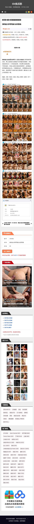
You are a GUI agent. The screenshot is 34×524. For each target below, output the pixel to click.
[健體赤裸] (9, 383)
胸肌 (6, 470)
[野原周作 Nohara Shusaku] (17, 397)
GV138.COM (8, 323)
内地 (8, 19)
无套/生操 (22, 454)
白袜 (14, 461)
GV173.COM (8, 320)
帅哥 (27, 34)
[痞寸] (17, 368)
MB (19, 32)
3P (16, 32)
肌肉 (18, 39)
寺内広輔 (5, 415)
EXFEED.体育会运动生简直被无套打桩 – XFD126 (18, 283)
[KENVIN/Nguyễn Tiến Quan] (17, 347)
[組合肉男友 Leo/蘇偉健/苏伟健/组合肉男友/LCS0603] (17, 354)
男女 (22, 37)
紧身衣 (14, 39)
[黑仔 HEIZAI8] (17, 376)
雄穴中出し (6, 422)
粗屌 (13, 464)
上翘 (26, 436)
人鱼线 (6, 439)
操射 (13, 454)
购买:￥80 (7, 29)
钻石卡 (16, 255)
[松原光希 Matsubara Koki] (24, 354)
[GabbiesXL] (9, 390)
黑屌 (14, 479)
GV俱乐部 (17, 3)
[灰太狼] (9, 397)
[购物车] (29, 12)
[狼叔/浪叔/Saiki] (9, 354)
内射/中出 (20, 442)
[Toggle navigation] (5, 12)
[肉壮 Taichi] (24, 390)
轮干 (6, 476)
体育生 (23, 32)
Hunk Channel (15, 433)
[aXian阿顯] (17, 390)
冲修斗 (5, 418)
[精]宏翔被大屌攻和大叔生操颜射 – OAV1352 (17, 304)
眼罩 (6, 464)
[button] (31, 12)
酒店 (26, 39)
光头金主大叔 (7, 34)
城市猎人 (5, 412)
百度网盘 (16, 299)
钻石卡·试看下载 (21, 280)
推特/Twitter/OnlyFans (15, 19)
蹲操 (21, 473)
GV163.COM (8, 318)
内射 (13, 34)
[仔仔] (17, 383)
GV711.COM (8, 325)
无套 (17, 37)
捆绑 (22, 451)
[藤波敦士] (24, 397)
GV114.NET (7, 327)
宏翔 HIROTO (6, 409)
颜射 (20, 476)
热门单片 (12, 299)
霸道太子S (12, 412)
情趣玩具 (7, 451)
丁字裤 (18, 436)
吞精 (14, 445)
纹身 (6, 467)
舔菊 (13, 473)
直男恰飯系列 (7, 39)
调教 (16, 280)
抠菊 (15, 451)
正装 (15, 458)
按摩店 (26, 412)
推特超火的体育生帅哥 (9, 37)
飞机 (26, 280)
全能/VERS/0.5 (8, 442)
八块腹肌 (14, 409)
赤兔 (19, 409)
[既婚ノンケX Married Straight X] (9, 368)
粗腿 (20, 464)
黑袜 (11, 415)
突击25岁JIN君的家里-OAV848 (24, 223)
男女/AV (24, 415)
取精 (10, 280)
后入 (17, 34)
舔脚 (6, 473)
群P (20, 299)
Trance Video (8, 436)
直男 (26, 37)
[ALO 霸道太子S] (9, 376)
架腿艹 (7, 458)
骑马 (6, 479)
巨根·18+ (22, 34)
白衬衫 (6, 461)
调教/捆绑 (11, 418)
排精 (6, 454)
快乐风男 (25, 409)
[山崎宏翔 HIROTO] (9, 347)
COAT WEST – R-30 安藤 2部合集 (10, 223)
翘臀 (13, 467)
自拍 (22, 39)
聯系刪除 (23, 521)
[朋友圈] (26, 12)
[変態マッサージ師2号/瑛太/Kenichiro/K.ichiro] (24, 361)
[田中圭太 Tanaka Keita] (24, 376)
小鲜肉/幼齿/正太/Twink (11, 448)
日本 (13, 280)
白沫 (22, 458)
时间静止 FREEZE (19, 418)
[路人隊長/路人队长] (24, 383)
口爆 (5, 299)
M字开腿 (26, 433)
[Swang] (24, 347)
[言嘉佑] (9, 361)
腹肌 (14, 470)
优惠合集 (4, 19)
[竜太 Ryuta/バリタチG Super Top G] (17, 361)
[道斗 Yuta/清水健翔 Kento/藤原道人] (24, 368)
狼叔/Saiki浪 (17, 415)
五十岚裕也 (19, 412)
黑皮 (21, 479)
